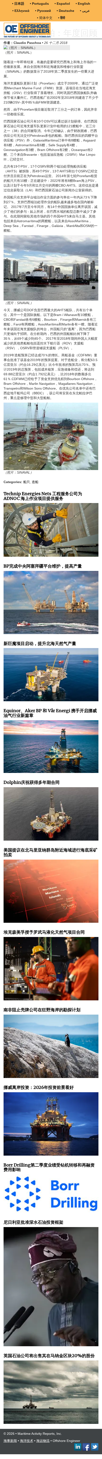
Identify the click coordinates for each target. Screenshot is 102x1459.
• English (83, 3)
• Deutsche (65, 11)
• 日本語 (18, 3)
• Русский (43, 11)
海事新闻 (10, 1441)
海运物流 (43, 1441)
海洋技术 (26, 1441)
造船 (35, 482)
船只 (26, 482)
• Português (39, 3)
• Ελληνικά (20, 11)
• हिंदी (61, 18)
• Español (62, 3)
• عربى (85, 11)
